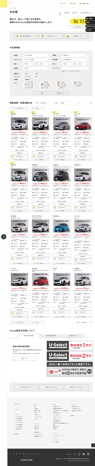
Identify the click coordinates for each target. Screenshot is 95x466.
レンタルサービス (38, 417)
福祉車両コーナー (77, 36)
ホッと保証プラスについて (26, 387)
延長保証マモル (37, 432)
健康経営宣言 (55, 426)
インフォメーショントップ (58, 435)
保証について (24, 358)
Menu (4, 237)
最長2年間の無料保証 (29, 335)
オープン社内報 (19, 426)
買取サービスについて (51, 387)
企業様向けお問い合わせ (77, 410)
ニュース (55, 437)
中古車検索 (66, 12)
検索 (42, 93)
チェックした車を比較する (18, 108)
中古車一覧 (74, 12)
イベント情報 (18, 420)
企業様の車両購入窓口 (57, 408)
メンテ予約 (88, 30)
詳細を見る (19, 153)
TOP (60, 12)
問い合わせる (19, 156)
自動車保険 (36, 428)
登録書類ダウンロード (38, 436)
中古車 (87, 22)
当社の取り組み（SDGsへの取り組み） (61, 410)
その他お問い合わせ (76, 408)
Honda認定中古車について (86, 12)
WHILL (35, 419)
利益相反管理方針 (56, 421)
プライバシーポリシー (57, 417)
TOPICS (64, 3)
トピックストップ (19, 416)
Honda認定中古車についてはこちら (81, 27)
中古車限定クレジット (73, 335)
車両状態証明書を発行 (51, 335)
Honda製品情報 (19, 418)
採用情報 (72, 415)
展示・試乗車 (89, 18)
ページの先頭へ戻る (93, 445)
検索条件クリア (60, 93)
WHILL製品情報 (19, 424)
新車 (35, 406)
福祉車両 (36, 408)
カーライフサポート (20, 422)
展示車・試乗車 (37, 410)
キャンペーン (55, 439)
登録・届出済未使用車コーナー (27, 36)
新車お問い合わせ (90, 26)
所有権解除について (57, 412)
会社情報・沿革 (56, 406)
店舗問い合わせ (86, 3)
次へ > (91, 103)
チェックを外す (35, 108)
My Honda (16, 409)
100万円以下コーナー (52, 36)
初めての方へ (16, 404)
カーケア (36, 430)
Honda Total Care (38, 434)
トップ (11, 8)
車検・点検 (36, 426)
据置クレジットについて (76, 387)
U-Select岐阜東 (21, 150)
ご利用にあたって (56, 419)
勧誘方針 (55, 428)
